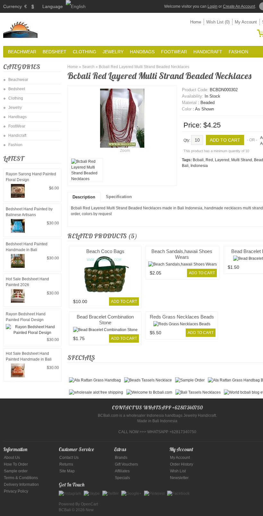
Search (88, 67)
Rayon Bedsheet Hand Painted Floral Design (26, 317)
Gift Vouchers (126, 464)
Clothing (84, 51)
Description (83, 197)
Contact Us (69, 457)
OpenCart (89, 504)
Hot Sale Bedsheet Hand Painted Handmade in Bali (29, 356)
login (212, 6)
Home (195, 22)
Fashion (238, 51)
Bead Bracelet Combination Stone (105, 319)
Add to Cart (124, 301)
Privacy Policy (16, 491)
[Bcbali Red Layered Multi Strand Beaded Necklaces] (87, 170)
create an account (239, 6)
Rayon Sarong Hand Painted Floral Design (31, 177)
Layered (222, 160)
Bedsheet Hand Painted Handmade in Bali (26, 247)
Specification (119, 196)
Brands (121, 457)
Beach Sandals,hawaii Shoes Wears (181, 254)
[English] (76, 6)
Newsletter (179, 478)
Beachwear (22, 51)
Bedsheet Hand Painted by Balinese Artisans (29, 212)
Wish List (178, 471)
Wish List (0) (218, 22)
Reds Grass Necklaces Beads (182, 316)
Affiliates (122, 471)
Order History (181, 464)
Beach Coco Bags (105, 251)
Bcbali (198, 160)
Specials (122, 478)
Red (209, 160)
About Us (12, 457)
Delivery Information (21, 484)
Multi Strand (241, 160)
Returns (66, 464)
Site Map (67, 471)
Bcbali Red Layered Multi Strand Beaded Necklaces (144, 67)
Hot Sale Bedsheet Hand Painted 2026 (27, 282)
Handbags (142, 51)
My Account (246, 22)
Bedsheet (54, 51)
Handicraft (207, 51)
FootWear (174, 51)
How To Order (16, 464)
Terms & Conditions (21, 478)
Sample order (16, 471)
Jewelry (113, 51)
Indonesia (199, 165)
